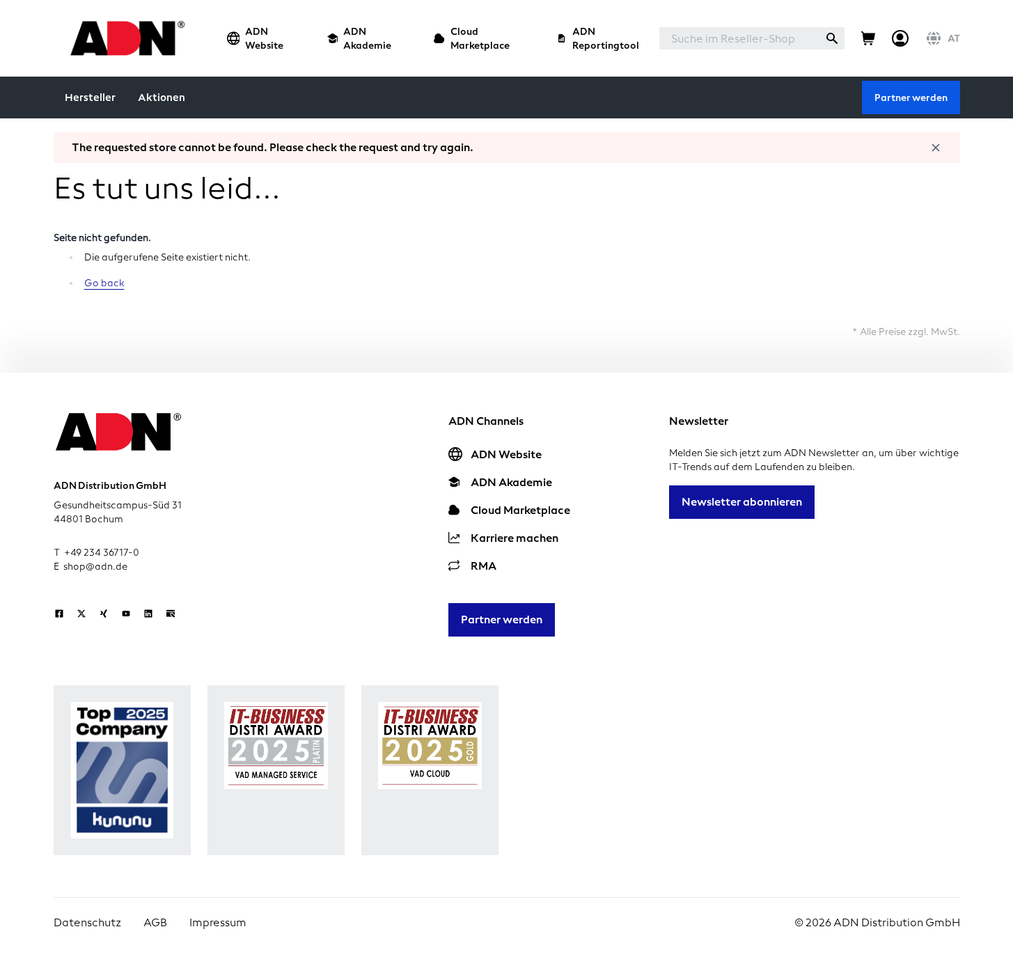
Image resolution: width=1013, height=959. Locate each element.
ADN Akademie (367, 38)
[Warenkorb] (868, 38)
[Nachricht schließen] (935, 147)
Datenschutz (87, 922)
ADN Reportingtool (605, 38)
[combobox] (739, 38)
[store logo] (124, 38)
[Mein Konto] (900, 38)
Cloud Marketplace (480, 38)
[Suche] (832, 38)
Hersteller (90, 97)
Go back (104, 283)
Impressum (217, 922)
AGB (155, 922)
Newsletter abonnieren (742, 501)
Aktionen (161, 97)
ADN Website (264, 38)
